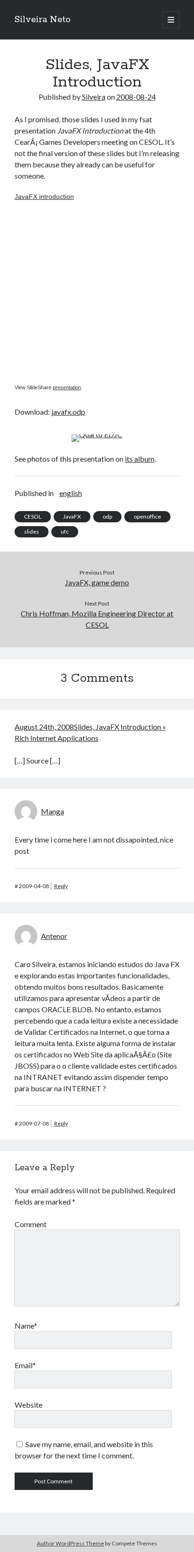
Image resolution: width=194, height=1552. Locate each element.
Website (28, 1404)
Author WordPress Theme (70, 1543)
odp (107, 516)
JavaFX (72, 516)
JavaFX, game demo (97, 582)
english (70, 492)
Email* (25, 1365)
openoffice (147, 516)
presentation (67, 387)
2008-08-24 (136, 96)
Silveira (93, 96)
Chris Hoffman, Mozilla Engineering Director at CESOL (97, 619)
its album (139, 458)
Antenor (54, 935)
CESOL (32, 516)
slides (31, 531)
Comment (31, 1224)
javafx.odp (68, 411)
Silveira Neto (43, 19)
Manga (52, 811)
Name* (26, 1325)
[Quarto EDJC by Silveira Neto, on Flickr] (97, 434)
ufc (65, 531)
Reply (61, 886)
